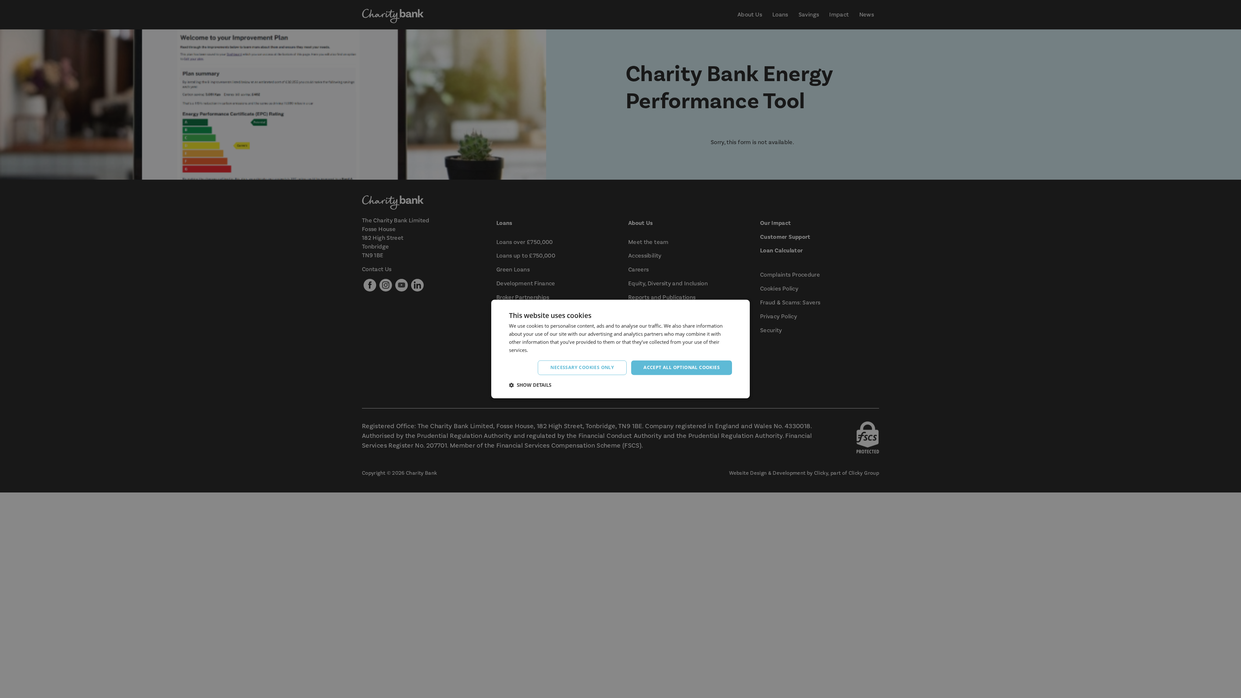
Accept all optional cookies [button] (681, 368)
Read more (541, 350)
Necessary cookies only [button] (582, 368)
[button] (530, 385)
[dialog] (620, 349)
